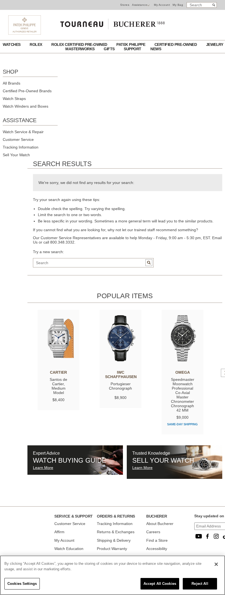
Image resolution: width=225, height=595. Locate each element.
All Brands (11, 83)
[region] (112, 575)
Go (148, 262)
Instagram (216, 536)
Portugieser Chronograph (120, 386)
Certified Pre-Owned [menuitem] (176, 44)
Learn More (43, 467)
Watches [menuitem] (12, 44)
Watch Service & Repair (23, 132)
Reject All (200, 584)
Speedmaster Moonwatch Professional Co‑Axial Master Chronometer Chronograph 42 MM (182, 394)
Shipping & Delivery (114, 540)
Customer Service (18, 139)
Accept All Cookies (160, 584)
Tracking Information (20, 147)
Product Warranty (112, 548)
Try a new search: (48, 252)
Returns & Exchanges (115, 532)
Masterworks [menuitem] (80, 49)
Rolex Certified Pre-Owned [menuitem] (79, 44)
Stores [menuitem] (124, 4)
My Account (162, 4)
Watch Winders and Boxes (25, 106)
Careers (153, 532)
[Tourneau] (112, 22)
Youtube (198, 536)
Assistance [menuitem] (139, 4)
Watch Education (68, 548)
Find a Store (157, 540)
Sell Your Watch (16, 155)
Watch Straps (14, 98)
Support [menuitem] (133, 49)
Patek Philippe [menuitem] (131, 44)
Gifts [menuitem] (110, 49)
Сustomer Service (69, 523)
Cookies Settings (22, 584)
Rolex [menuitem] (36, 44)
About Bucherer (159, 523)
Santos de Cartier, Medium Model (58, 386)
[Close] (216, 564)
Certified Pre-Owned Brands (27, 91)
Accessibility (156, 548)
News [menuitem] (155, 49)
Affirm (59, 532)
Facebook (207, 536)
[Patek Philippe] (24, 33)
